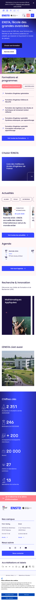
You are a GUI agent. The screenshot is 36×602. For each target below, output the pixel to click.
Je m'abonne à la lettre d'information (16, 498)
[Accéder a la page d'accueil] (10, 15)
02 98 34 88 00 (22, 533)
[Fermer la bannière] (33, 2)
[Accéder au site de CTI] (3, 567)
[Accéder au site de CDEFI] (10, 567)
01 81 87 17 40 (6, 533)
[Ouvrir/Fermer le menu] (32, 15)
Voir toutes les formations (17, 138)
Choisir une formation (12, 45)
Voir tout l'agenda (17, 268)
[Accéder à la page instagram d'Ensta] (15, 548)
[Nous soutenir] (14, 10)
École (16, 199)
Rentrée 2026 (9, 52)
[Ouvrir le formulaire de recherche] (24, 15)
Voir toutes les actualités (16, 235)
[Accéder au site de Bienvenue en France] (16, 567)
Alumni (6, 199)
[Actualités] (3, 10)
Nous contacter (18, 553)
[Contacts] (18, 10)
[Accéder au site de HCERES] (13, 567)
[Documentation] (7, 10)
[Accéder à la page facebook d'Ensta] (20, 548)
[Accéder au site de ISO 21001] (26, 567)
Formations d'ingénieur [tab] (12, 86)
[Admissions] (11, 10)
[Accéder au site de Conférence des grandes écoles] (6, 567)
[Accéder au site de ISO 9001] (23, 567)
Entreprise (26, 199)
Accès (4, 537)
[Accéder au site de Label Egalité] (30, 567)
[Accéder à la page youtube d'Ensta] (26, 548)
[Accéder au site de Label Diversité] (33, 567)
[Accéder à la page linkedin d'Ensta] (10, 548)
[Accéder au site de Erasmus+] (20, 567)
